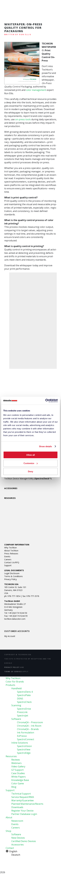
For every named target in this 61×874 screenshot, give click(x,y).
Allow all (30, 455)
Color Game (17, 783)
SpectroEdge (23, 752)
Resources (11, 756)
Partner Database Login (24, 814)
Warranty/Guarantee (22, 800)
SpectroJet (22, 715)
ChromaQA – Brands (28, 729)
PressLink (22, 712)
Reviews (15, 759)
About (9, 817)
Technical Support (21, 793)
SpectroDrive (24, 708)
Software (16, 719)
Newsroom (17, 820)
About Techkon (11, 550)
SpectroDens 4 (25, 691)
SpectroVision (24, 746)
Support (7, 565)
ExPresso (22, 735)
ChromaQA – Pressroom (30, 722)
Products (10, 685)
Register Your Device (22, 810)
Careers (7, 559)
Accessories (17, 844)
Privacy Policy (10, 579)
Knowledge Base (20, 780)
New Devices (18, 837)
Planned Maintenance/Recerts (27, 803)
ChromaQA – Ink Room (29, 725)
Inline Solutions (19, 742)
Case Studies (18, 773)
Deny (30, 471)
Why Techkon (10, 547)
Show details (45, 446)
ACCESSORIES (10, 488)
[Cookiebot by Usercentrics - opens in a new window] (45, 400)
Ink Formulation (25, 732)
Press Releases (11, 553)
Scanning (16, 705)
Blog (13, 786)
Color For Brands (15, 681)
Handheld (16, 688)
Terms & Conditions (13, 576)
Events (7, 556)
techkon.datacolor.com (14, 619)
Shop (8, 831)
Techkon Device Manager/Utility (27, 478)
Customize (29, 463)
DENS (20, 698)
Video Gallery (18, 766)
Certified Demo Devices (23, 841)
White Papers (18, 776)
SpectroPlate (24, 695)
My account (9, 636)
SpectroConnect (25, 739)
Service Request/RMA (22, 797)
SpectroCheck (24, 702)
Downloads (17, 807)
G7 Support (17, 769)
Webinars (16, 763)
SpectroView (23, 749)
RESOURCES (10, 498)
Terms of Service (13, 672)
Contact (10, 848)
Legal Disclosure (11, 573)
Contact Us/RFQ (11, 562)
